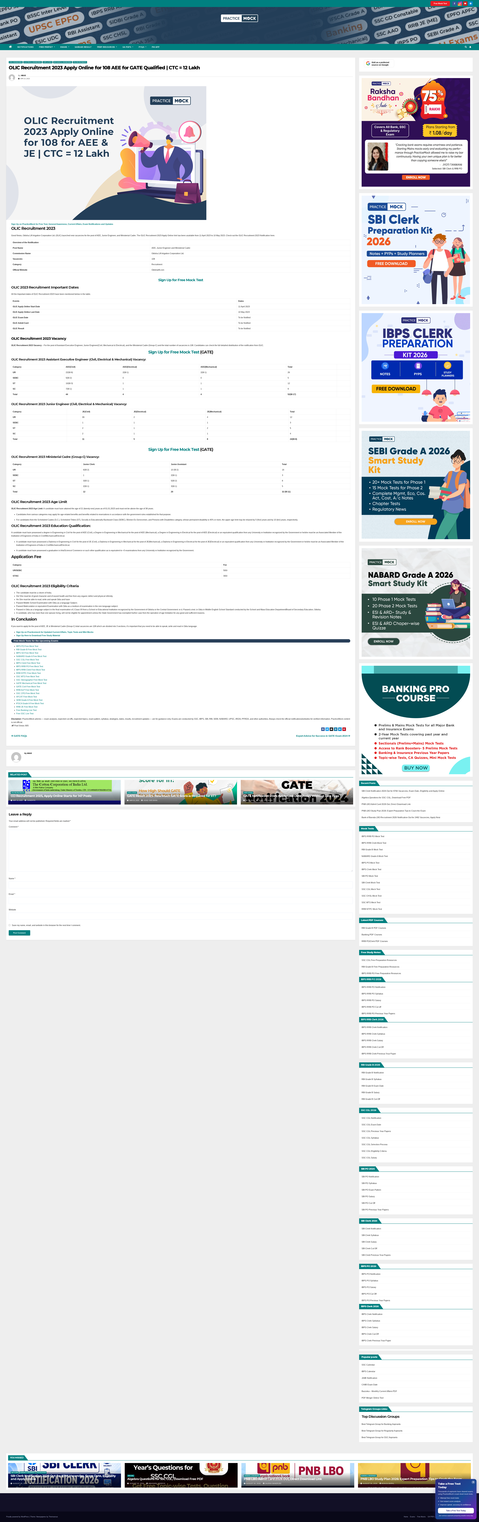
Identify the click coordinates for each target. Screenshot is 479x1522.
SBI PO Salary (368, 1196)
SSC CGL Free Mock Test (27, 660)
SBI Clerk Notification (371, 1229)
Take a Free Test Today (456, 1511)
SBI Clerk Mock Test (371, 883)
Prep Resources (106, 47)
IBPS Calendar (368, 1371)
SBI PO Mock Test (370, 876)
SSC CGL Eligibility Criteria (374, 1151)
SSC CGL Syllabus (370, 1138)
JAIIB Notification (369, 1378)
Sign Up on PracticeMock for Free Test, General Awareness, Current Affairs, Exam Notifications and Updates (62, 224)
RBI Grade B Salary (371, 1092)
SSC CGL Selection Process (375, 1144)
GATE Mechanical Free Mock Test (31, 683)
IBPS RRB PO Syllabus (372, 994)
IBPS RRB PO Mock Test (373, 836)
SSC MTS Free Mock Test (27, 676)
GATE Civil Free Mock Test (28, 687)
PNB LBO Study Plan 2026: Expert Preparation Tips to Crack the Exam (394, 811)
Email (12, 894)
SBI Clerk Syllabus (370, 1235)
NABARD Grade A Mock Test (375, 856)
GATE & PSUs (47, 62)
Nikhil (23, 75)
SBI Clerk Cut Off (369, 1248)
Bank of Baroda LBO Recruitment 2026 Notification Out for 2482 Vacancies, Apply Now (401, 817)
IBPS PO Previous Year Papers (376, 1300)
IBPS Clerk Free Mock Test (28, 663)
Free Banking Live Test (26, 710)
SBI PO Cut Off (368, 1203)
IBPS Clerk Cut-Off (370, 1334)
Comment (14, 827)
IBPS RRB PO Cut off (371, 1007)
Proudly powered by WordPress (17, 1517)
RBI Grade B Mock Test (372, 850)
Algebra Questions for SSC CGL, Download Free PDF (386, 798)
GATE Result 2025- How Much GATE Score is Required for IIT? (171, 796)
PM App (155, 47)
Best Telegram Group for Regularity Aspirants (382, 1431)
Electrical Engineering (32, 62)
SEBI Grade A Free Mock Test (29, 700)
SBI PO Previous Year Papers (375, 1210)
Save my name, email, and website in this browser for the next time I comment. (46, 925)
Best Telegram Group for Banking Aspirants (381, 1424)
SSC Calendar (368, 1365)
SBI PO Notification (370, 1177)
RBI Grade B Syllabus (372, 1079)
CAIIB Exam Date (370, 1385)
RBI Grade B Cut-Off (371, 1099)
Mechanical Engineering (62, 62)
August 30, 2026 (20, 1483)
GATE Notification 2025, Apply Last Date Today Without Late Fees (291, 796)
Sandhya (31, 800)
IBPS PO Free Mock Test (27, 646)
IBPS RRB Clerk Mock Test (374, 843)
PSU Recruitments (79, 62)
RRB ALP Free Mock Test (27, 690)
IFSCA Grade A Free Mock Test (30, 703)
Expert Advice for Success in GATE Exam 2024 (322, 736)
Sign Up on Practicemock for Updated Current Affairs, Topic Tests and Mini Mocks (54, 632)
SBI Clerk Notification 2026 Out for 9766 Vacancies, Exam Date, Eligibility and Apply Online (403, 791)
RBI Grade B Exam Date (373, 1086)
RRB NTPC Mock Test (372, 909)
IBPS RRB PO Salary (371, 1000)
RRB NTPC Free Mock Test (28, 673)
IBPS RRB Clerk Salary (372, 1040)
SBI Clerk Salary (369, 1242)
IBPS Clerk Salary (370, 1327)
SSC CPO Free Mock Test (27, 693)
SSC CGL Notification (371, 1118)
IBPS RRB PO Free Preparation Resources (381, 973)
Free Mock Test (440, 3)
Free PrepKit (46, 47)
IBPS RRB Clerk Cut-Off (373, 1047)
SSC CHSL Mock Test (372, 896)
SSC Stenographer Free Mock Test (31, 680)
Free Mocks (421, 1517)
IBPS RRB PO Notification (374, 987)
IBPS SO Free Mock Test (27, 653)
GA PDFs (127, 47)
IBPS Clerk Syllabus (371, 1321)
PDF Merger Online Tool (373, 1398)
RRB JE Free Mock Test (26, 707)
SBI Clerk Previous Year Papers (376, 1255)
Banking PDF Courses (372, 935)
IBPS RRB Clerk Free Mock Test (30, 670)
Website (12, 910)
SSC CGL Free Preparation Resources (379, 960)
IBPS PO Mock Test (370, 863)
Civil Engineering (15, 62)
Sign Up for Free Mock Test (180, 280)
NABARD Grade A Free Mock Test (31, 656)
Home (406, 1517)
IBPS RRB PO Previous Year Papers (378, 1014)
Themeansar (53, 1517)
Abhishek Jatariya (156, 1483)
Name (12, 878)
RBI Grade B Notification (373, 1073)
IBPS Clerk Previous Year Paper (376, 1341)
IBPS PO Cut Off (369, 1294)
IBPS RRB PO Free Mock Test (29, 666)
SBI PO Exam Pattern (371, 1190)
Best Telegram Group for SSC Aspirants (379, 1437)
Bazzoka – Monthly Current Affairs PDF (379, 1391)
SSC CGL (131, 1475)
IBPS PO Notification (371, 1274)
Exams (64, 47)
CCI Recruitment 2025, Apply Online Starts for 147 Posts (51, 796)
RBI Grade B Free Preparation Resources (380, 967)
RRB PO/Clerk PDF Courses (375, 941)
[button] (466, 47)
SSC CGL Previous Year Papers (376, 1131)
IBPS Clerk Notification (372, 1314)
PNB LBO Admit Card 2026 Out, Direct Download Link (386, 804)
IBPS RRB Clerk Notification (374, 1027)
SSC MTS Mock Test (371, 902)
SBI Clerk (14, 1472)
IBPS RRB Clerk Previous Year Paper (379, 1054)
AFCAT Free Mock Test (26, 697)
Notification (41, 1472)
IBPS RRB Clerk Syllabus (373, 1034)
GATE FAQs (20, 736)
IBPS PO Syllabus (370, 1281)
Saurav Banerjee (40, 1483)
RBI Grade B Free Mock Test (28, 650)
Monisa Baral (388, 1483)
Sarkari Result (83, 47)
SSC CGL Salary (369, 1158)
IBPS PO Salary (369, 1287)
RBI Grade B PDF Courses (374, 928)
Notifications (25, 47)
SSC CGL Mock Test (371, 889)
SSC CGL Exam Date (371, 1125)
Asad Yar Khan (150, 800)
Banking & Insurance (27, 1472)
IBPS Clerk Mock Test (371, 869)
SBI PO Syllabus (369, 1183)
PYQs (142, 47)
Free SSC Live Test (24, 713)
